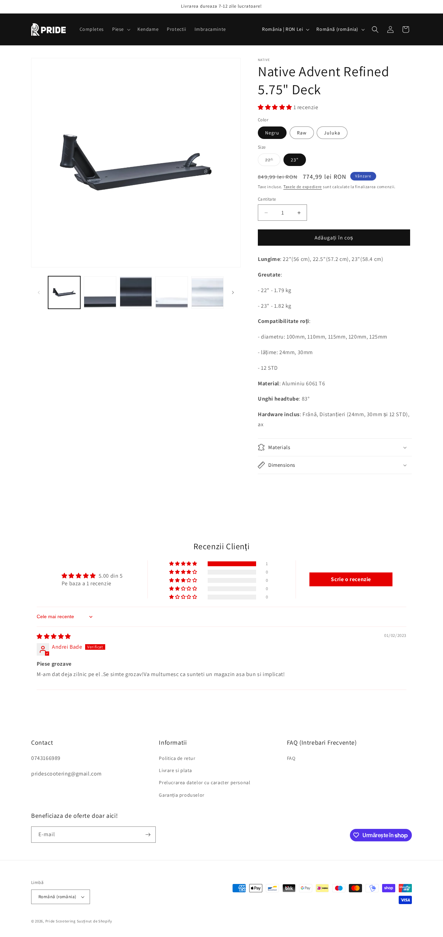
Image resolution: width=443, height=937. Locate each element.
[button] (120, 29)
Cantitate (267, 199)
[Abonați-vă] (147, 834)
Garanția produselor (181, 795)
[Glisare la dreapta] (233, 292)
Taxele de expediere (302, 186)
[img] (54, 636)
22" (272, 161)
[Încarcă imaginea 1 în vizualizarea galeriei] (64, 292)
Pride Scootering (60, 921)
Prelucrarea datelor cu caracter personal (204, 782)
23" (295, 160)
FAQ (291, 758)
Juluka (332, 133)
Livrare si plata (175, 770)
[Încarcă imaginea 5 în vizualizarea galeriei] (171, 292)
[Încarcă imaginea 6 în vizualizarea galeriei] (207, 292)
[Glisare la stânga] (38, 292)
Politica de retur (177, 758)
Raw (302, 133)
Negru (272, 133)
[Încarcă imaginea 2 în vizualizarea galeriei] (100, 292)
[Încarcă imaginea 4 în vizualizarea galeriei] (136, 292)
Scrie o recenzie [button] (351, 579)
